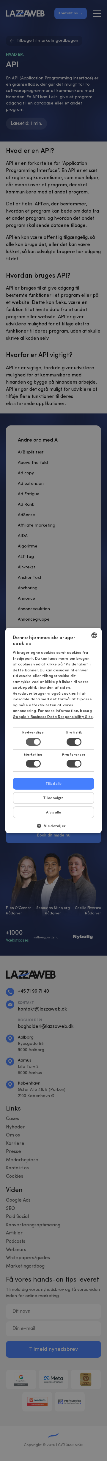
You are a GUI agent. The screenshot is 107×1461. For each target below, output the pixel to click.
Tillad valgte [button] (53, 797)
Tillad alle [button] (54, 783)
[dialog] (53, 730)
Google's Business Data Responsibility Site (53, 717)
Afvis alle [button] (53, 812)
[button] (53, 828)
